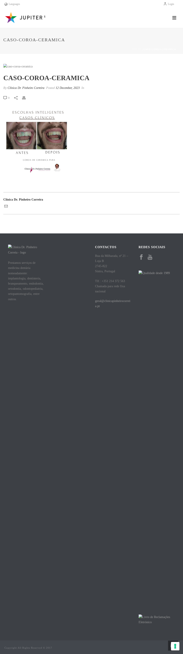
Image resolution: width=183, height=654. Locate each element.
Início (136, 49)
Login (171, 4)
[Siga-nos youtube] (150, 257)
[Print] (26, 97)
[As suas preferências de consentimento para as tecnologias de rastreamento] (175, 646)
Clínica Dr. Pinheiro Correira (26, 88)
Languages (14, 4)
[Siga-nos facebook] (141, 257)
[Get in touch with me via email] (6, 207)
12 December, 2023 (68, 88)
